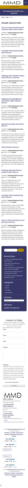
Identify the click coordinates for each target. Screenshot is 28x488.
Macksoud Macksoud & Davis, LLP (16, 429)
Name (4, 329)
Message (5, 347)
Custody (14, 34)
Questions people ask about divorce (12, 125)
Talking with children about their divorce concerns (12, 77)
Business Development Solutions (13, 434)
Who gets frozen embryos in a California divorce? (12, 264)
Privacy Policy (12, 379)
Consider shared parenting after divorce (12, 52)
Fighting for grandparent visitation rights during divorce (11, 101)
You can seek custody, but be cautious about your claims (12, 28)
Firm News (14, 107)
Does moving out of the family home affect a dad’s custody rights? (13, 268)
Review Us (7, 449)
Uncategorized (8, 292)
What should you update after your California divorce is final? (13, 272)
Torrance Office (8, 413)
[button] (26, 2)
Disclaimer (5, 364)
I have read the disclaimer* (12, 382)
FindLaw (14, 436)
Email (5, 341)
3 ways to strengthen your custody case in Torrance (13, 260)
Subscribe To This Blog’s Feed (11, 308)
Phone (4, 335)
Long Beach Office (9, 404)
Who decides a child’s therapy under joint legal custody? (13, 276)
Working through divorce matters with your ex (11, 171)
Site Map (13, 432)
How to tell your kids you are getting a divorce (12, 221)
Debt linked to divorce (10, 147)
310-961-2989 (14, 7)
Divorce (14, 131)
